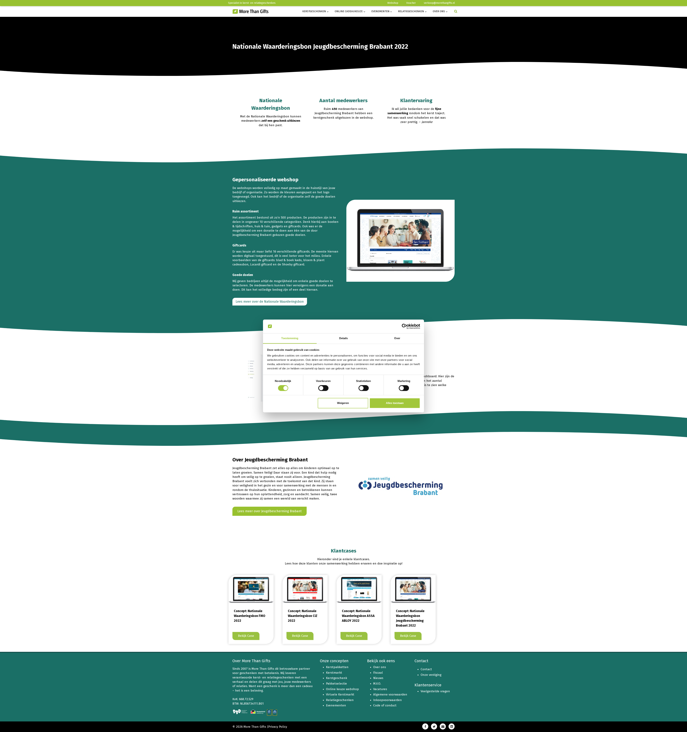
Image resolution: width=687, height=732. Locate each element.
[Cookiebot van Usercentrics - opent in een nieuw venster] (404, 326)
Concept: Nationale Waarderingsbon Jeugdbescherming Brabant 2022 (407, 618)
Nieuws (378, 678)
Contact (426, 669)
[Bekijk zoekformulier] (455, 11)
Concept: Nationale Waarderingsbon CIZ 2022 (299, 616)
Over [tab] (397, 338)
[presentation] (247, 590)
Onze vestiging (431, 675)
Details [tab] (343, 338)
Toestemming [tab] (289, 338)
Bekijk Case (244, 637)
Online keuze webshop (342, 689)
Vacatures (380, 689)
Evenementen (336, 705)
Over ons (379, 667)
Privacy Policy (277, 727)
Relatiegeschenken (340, 700)
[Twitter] (434, 726)
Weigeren (343, 402)
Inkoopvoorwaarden (387, 700)
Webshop (392, 2)
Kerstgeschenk (336, 678)
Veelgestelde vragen (435, 691)
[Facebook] (425, 726)
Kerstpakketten (337, 667)
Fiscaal (378, 673)
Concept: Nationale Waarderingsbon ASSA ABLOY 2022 (354, 616)
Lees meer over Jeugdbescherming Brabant (269, 511)
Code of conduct (384, 705)
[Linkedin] (452, 726)
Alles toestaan (395, 402)
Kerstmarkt (334, 673)
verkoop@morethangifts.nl (439, 2)
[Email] (443, 726)
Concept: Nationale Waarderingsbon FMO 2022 (246, 616)
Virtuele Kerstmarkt (340, 694)
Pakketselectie (336, 683)
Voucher (411, 2)
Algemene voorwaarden (390, 694)
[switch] (323, 388)
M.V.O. (377, 683)
